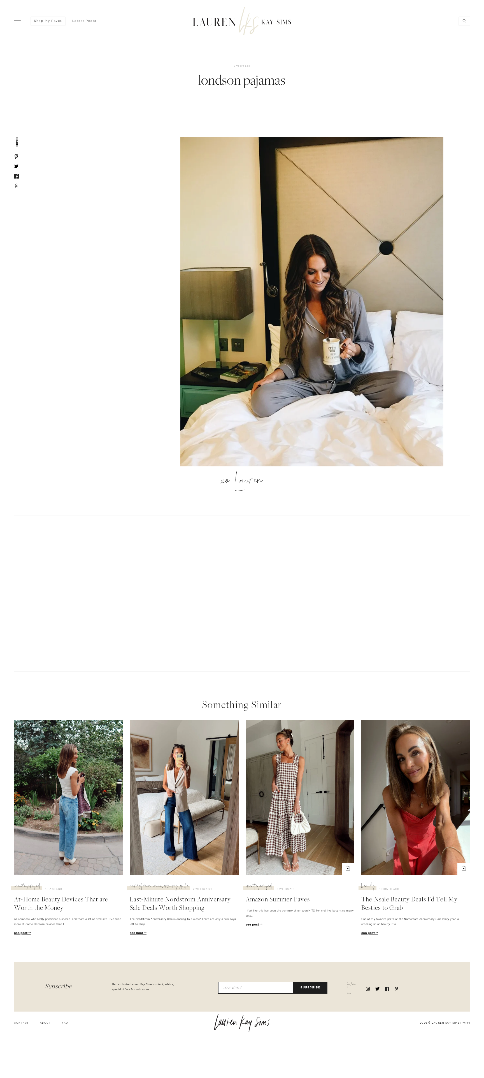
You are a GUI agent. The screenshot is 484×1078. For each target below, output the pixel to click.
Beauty (368, 887)
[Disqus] (242, 592)
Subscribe (310, 987)
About (45, 1023)
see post (21, 933)
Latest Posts (84, 21)
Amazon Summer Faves (278, 900)
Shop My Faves (48, 21)
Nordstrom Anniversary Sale (159, 887)
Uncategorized (27, 887)
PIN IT (314, 302)
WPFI (466, 1023)
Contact (21, 1023)
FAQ (65, 1023)
